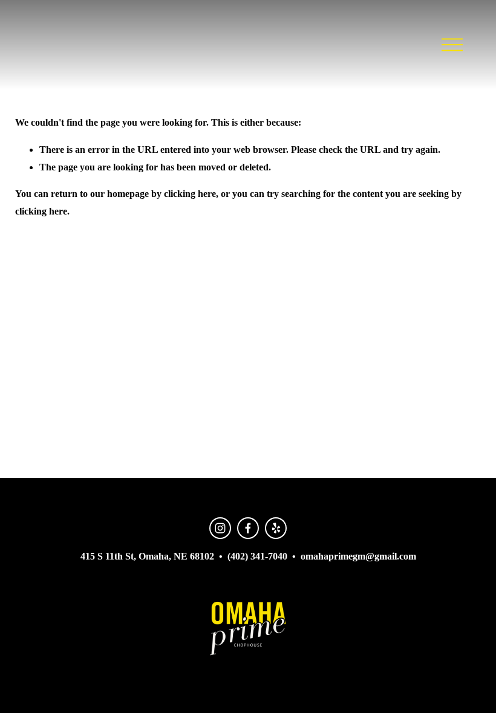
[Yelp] (276, 528)
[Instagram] (220, 528)
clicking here (190, 194)
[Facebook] (248, 528)
